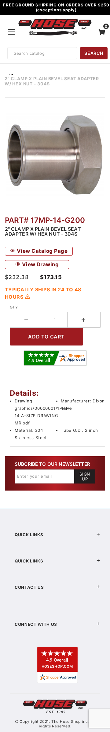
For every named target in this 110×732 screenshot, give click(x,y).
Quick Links (29, 534)
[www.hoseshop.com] (55, 19)
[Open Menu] (11, 32)
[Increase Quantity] (84, 320)
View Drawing (39, 264)
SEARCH (93, 53)
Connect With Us (36, 624)
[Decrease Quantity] (26, 320)
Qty (14, 307)
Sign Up (84, 476)
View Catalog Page (41, 251)
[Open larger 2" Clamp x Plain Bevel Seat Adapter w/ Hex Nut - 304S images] (55, 154)
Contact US (29, 587)
